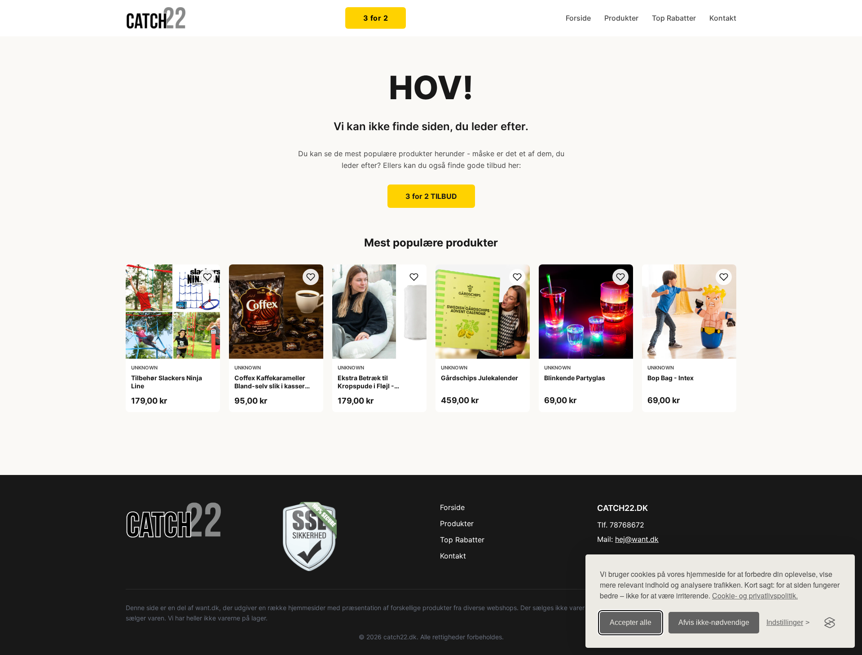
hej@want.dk (637, 539)
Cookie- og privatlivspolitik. (755, 595)
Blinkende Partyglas (574, 378)
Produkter (621, 17)
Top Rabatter (674, 17)
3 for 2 (375, 17)
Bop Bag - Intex (670, 378)
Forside (578, 17)
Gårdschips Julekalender (479, 378)
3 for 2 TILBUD (431, 196)
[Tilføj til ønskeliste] (207, 277)
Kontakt (722, 17)
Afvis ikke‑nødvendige (713, 622)
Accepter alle (630, 622)
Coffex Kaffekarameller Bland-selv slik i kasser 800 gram (269, 386)
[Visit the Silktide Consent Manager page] (829, 622)
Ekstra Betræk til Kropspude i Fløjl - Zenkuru (366, 386)
